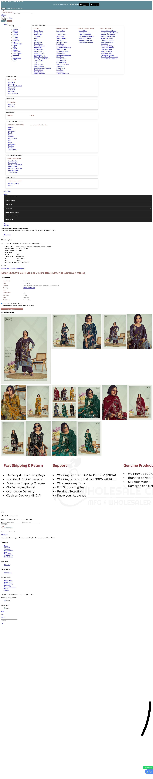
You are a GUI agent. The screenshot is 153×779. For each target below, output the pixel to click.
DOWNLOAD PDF (8, 312)
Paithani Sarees (60, 53)
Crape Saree (59, 70)
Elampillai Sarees (61, 49)
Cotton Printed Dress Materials (109, 57)
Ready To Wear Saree (62, 64)
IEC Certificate (8, 557)
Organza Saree (60, 68)
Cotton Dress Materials (107, 47)
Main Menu (7, 191)
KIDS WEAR (11, 102)
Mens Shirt (11, 84)
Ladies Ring (11, 144)
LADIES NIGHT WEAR (14, 181)
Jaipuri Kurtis (38, 42)
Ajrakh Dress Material (107, 38)
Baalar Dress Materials (107, 42)
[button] (76, 776)
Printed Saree (60, 36)
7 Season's (15, 39)
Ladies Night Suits (13, 183)
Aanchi (15, 48)
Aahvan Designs (17, 44)
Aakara (15, 45)
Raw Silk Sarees (61, 60)
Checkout (9, 21)
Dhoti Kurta (11, 91)
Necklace (11, 136)
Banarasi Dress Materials (108, 34)
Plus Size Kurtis (38, 49)
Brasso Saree (60, 72)
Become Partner (8, 550)
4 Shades (15, 34)
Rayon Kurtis (38, 51)
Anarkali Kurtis (38, 60)
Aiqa (14, 61)
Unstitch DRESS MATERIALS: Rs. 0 (13, 303)
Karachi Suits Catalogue (107, 46)
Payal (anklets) (12, 138)
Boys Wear (11, 104)
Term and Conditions (10, 587)
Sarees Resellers (12, 161)
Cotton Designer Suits (85, 34)
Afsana (15, 59)
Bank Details (8, 554)
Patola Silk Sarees (61, 59)
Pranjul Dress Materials (107, 40)
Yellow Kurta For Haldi (15, 86)
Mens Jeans (11, 89)
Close (10, 18)
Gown (36, 38)
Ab (13, 56)
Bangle (10, 133)
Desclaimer (7, 585)
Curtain (32, 115)
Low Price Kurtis (39, 53)
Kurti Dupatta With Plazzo (41, 59)
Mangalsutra (11, 131)
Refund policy (8, 582)
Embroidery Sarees (61, 42)
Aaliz (14, 47)
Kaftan (36, 40)
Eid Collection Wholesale (86, 42)
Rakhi (10, 142)
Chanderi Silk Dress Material (109, 59)
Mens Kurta (11, 82)
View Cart (3, 21)
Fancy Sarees (60, 66)
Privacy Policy (8, 580)
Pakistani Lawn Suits (84, 33)
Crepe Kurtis (38, 47)
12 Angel (15, 32)
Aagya (14, 42)
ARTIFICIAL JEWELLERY (15, 125)
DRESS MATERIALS (106, 28)
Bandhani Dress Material (108, 36)
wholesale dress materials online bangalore (12, 268)
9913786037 (4, 535)
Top (35, 62)
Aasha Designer (17, 53)
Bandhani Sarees (61, 46)
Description (7, 235)
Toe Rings (11, 146)
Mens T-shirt (11, 88)
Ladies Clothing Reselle (14, 158)
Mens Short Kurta (13, 93)
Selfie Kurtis (37, 36)
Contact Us (10, 8)
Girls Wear (11, 106)
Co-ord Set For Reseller (15, 164)
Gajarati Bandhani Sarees (63, 47)
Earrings (10, 135)
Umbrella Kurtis (38, 72)
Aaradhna (15, 50)
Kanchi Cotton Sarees (62, 73)
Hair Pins (11, 148)
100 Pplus (15, 29)
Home (6, 24)
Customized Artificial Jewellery (39, 125)
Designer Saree (60, 31)
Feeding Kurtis (38, 31)
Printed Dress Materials (107, 55)
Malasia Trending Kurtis (41, 57)
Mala (9, 140)
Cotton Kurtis (38, 34)
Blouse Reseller (12, 166)
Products (6, 225)
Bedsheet (10, 115)
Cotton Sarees (60, 33)
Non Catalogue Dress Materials (109, 33)
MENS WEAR (11, 80)
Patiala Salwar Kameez (85, 38)
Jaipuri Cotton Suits (106, 51)
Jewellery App (12, 149)
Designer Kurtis (38, 33)
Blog (5, 552)
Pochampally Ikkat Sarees (63, 55)
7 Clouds (15, 37)
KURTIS (36, 28)
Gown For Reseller (13, 170)
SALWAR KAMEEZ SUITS (86, 28)
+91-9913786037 (7, 1)
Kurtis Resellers (12, 163)
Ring (9, 129)
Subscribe (4, 524)
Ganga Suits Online (106, 53)
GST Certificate (8, 555)
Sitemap (6, 590)
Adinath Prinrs (17, 58)
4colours (15, 36)
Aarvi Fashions (17, 51)
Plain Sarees (59, 40)
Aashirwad (16, 55)
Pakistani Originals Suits (85, 40)
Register (20, 8)
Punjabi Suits (104, 44)
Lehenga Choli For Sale (15, 168)
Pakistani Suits (83, 31)
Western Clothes (12, 172)
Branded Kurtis (38, 70)
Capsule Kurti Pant (39, 46)
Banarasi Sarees (60, 34)
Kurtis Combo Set (39, 55)
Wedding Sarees (61, 38)
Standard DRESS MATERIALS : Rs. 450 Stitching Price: (18, 305)
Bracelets (10, 127)
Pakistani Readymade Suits (86, 36)
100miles (15, 31)
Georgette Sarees (61, 62)
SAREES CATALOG (62, 28)
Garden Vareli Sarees (62, 51)
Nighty (10, 185)
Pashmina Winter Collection (108, 31)
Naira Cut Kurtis (39, 66)
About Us (7, 547)
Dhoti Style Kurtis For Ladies (42, 68)
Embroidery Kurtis (39, 73)
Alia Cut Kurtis (38, 64)
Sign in (15, 8)
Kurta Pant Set (38, 44)
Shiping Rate (8, 572)
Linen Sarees (60, 57)
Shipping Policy (8, 584)
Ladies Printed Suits (106, 49)
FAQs (6, 588)
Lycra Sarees (60, 44)
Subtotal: (3, 19)
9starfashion (16, 40)
